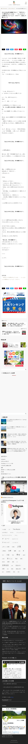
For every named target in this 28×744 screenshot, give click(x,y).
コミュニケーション (20, 532)
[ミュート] (23, 493)
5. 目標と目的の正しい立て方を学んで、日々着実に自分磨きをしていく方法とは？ (12, 674)
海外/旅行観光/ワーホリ (6, 473)
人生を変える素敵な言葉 (6, 465)
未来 (12, 565)
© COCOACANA (14, 740)
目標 (3, 568)
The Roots (16, 529)
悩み (16, 558)
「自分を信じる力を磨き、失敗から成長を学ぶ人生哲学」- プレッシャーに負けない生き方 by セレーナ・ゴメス (13, 645)
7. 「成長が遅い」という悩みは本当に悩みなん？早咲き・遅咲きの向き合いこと (12, 677)
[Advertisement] (14, 40)
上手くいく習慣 (5, 546)
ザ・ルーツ (5, 539)
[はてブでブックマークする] (11, 49)
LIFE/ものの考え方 (5, 461)
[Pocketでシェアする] (16, 49)
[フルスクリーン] (25, 493)
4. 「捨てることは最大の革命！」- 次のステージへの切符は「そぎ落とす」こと (12, 673)
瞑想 (12, 568)
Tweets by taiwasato (7, 735)
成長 (8, 561)
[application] (14, 488)
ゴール (16, 535)
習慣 (24, 568)
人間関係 (4, 550)
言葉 (18, 571)
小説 (8, 555)
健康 (2, 467)
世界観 (13, 546)
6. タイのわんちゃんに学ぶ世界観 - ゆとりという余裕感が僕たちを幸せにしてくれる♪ (12, 675)
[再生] (2, 493)
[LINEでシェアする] (24, 49)
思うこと (10, 558)
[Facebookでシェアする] (7, 49)
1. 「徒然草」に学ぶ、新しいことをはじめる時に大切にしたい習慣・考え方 (12, 668)
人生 (19, 546)
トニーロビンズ (15, 542)
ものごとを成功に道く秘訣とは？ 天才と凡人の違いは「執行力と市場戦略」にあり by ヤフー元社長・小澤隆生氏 (14, 649)
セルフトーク (15, 538)
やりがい (12, 532)
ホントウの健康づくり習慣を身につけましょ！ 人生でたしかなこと (14, 642)
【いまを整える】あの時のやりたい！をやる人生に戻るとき (12, 640)
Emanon (16, 742)
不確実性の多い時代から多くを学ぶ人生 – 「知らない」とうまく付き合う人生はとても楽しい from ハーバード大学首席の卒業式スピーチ (14, 653)
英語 (14, 571)
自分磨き (8, 571)
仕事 (9, 551)
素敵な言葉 (18, 568)
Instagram (3, 459)
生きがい (18, 565)
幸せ (18, 555)
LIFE (9, 529)
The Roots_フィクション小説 (7, 463)
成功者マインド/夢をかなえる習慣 (8, 469)
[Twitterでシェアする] (3, 49)
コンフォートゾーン (7, 535)
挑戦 (13, 561)
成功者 (3, 561)
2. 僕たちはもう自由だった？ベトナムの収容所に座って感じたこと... (12, 670)
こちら (12, 697)
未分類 (2, 471)
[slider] (23, 662)
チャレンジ (6, 542)
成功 (21, 558)
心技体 (3, 558)
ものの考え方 (4, 532)
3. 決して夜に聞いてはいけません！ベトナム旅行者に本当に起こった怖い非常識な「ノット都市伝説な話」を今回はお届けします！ (12, 671)
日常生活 (5, 565)
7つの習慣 (4, 529)
